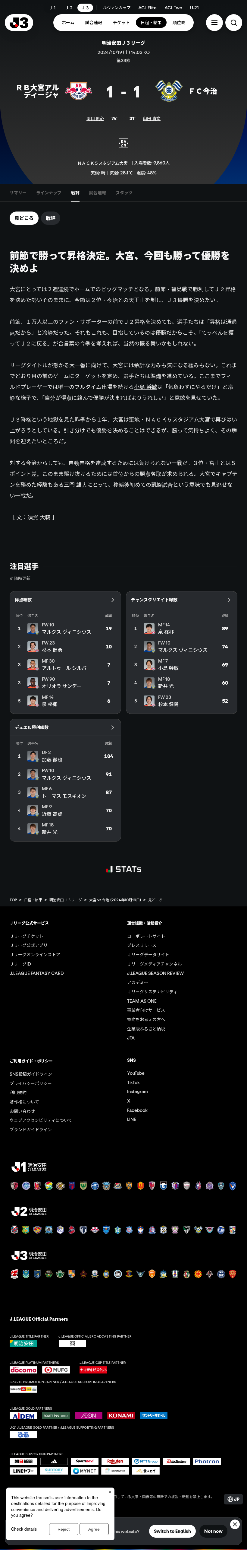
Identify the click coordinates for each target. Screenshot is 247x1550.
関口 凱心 (95, 118)
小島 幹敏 (145, 386)
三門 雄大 (75, 484)
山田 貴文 (152, 118)
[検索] (233, 22)
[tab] (18, 193)
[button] (214, 22)
